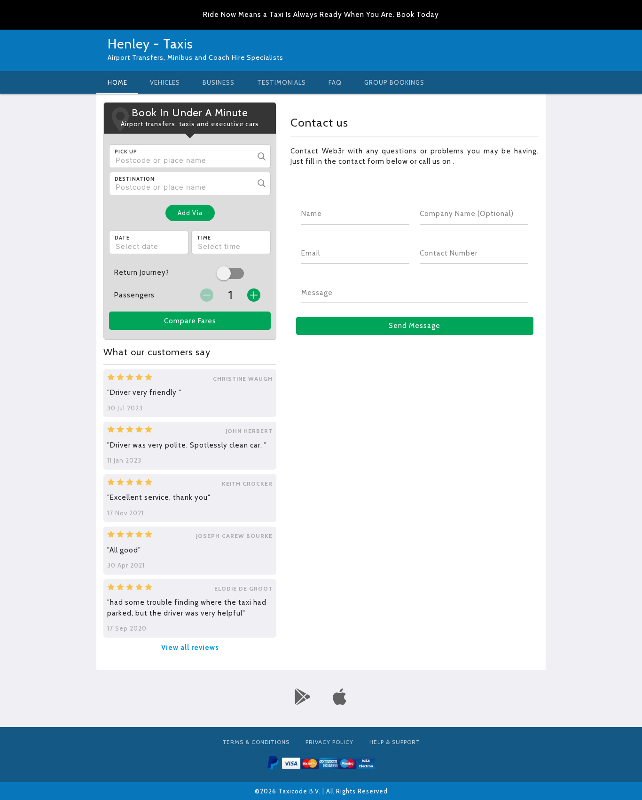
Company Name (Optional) (467, 213)
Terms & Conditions (256, 741)
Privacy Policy (329, 741)
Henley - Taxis (150, 44)
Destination (135, 179)
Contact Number (449, 253)
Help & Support (394, 741)
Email (310, 253)
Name (311, 213)
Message (317, 292)
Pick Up (126, 151)
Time (204, 237)
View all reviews (190, 647)
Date (122, 237)
